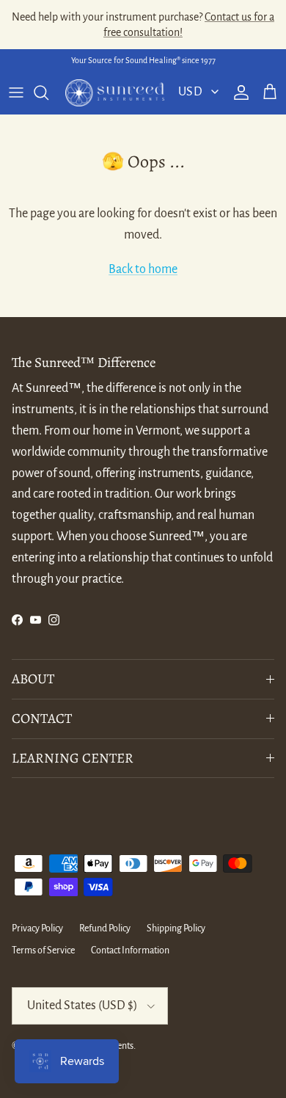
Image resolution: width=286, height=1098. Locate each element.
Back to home (143, 269)
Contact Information (130, 950)
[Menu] (16, 92)
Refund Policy (105, 928)
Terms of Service (43, 950)
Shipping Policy (176, 928)
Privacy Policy (37, 928)
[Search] (48, 92)
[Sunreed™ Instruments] (114, 92)
